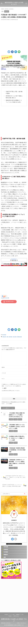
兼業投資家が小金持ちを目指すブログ (14, 3)
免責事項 (17, 614)
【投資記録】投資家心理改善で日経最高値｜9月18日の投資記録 (17, 449)
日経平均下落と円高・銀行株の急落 (14, 92)
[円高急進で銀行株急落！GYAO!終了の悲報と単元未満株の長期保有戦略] (15, 51)
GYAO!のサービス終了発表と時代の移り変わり (14, 96)
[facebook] (12, 51)
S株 (7, 336)
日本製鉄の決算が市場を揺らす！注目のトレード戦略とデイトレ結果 (17, 438)
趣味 (5, 557)
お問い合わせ (16, 615)
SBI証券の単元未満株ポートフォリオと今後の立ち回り (14, 101)
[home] (15, 539)
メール (4, 373)
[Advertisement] (14, 35)
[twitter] (9, 51)
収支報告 (6, 552)
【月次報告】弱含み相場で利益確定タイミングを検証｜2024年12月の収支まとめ (17, 414)
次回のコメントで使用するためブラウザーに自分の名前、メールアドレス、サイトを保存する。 (14, 385)
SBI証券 (4, 336)
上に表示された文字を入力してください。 (11, 390)
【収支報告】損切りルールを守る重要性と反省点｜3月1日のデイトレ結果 (17, 426)
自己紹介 (6, 614)
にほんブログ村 (5, 298)
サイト (3, 378)
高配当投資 (19, 336)
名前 (3, 367)
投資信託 (6, 549)
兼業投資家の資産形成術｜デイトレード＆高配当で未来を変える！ (14, 623)
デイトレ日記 (12, 614)
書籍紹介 (6, 554)
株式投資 (4, 334)
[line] (19, 51)
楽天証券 (15, 336)
